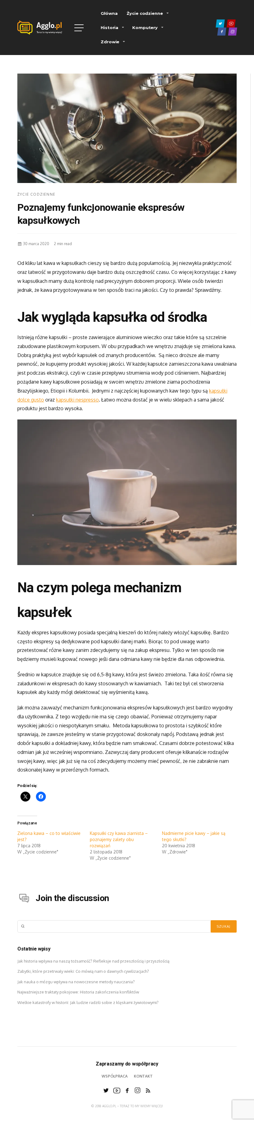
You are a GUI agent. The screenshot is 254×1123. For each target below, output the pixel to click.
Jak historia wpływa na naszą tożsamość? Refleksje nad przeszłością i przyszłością (93, 961)
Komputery (145, 27)
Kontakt (143, 1076)
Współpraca (115, 1076)
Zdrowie (110, 41)
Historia (109, 27)
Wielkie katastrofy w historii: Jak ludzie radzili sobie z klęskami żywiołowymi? (88, 1002)
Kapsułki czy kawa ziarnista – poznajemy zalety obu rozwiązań (119, 839)
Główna (109, 13)
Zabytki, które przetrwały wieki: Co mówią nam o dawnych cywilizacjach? (83, 971)
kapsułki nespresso (77, 400)
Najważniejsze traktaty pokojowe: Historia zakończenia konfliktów (78, 991)
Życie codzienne (145, 13)
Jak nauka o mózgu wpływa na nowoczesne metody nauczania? (76, 981)
